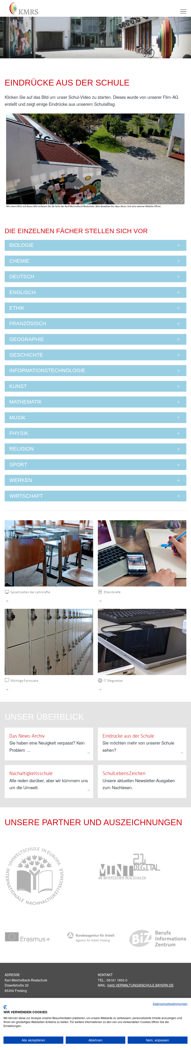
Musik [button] (17, 418)
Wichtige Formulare (24, 680)
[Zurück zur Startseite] (21, 8)
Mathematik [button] (25, 402)
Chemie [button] (19, 261)
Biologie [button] (21, 245)
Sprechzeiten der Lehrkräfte (30, 592)
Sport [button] (18, 464)
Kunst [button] (18, 386)
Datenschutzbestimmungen (170, 1004)
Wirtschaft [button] (26, 496)
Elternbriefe (112, 592)
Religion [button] (21, 449)
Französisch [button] (27, 323)
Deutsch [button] (21, 276)
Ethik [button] (16, 308)
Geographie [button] (26, 339)
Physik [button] (18, 433)
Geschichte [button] (26, 355)
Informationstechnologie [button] (47, 370)
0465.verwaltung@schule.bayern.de (140, 985)
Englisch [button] (22, 292)
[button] (183, 11)
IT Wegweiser (113, 680)
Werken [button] (20, 480)
